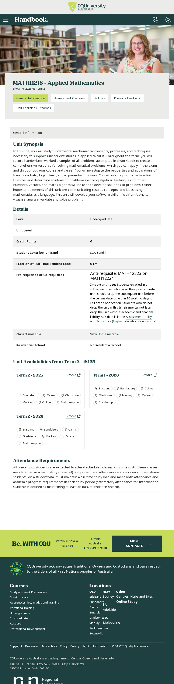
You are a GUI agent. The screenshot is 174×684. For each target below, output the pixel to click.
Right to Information (95, 646)
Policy (63, 646)
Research (16, 624)
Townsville (96, 633)
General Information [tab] (30, 98)
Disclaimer (31, 646)
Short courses (19, 597)
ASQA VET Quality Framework (129, 646)
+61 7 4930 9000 (95, 548)
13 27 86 (67, 546)
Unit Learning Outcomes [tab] (33, 108)
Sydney (108, 596)
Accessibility (49, 646)
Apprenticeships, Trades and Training (34, 603)
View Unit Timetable (104, 334)
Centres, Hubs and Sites (134, 596)
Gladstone (96, 618)
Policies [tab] (99, 98)
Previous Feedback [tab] (127, 98)
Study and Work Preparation (28, 592)
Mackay (95, 623)
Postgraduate (19, 618)
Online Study (127, 602)
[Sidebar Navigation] (5, 19)
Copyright (16, 646)
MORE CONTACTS (134, 543)
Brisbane (95, 597)
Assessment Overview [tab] (69, 98)
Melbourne (111, 622)
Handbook (31, 20)
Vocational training (22, 608)
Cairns (94, 607)
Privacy (74, 646)
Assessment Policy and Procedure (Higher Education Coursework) (123, 319)
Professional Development (27, 629)
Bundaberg (97, 602)
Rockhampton (99, 628)
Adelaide (109, 609)
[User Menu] (168, 19)
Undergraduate (20, 613)
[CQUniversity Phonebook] (155, 19)
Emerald (95, 613)
